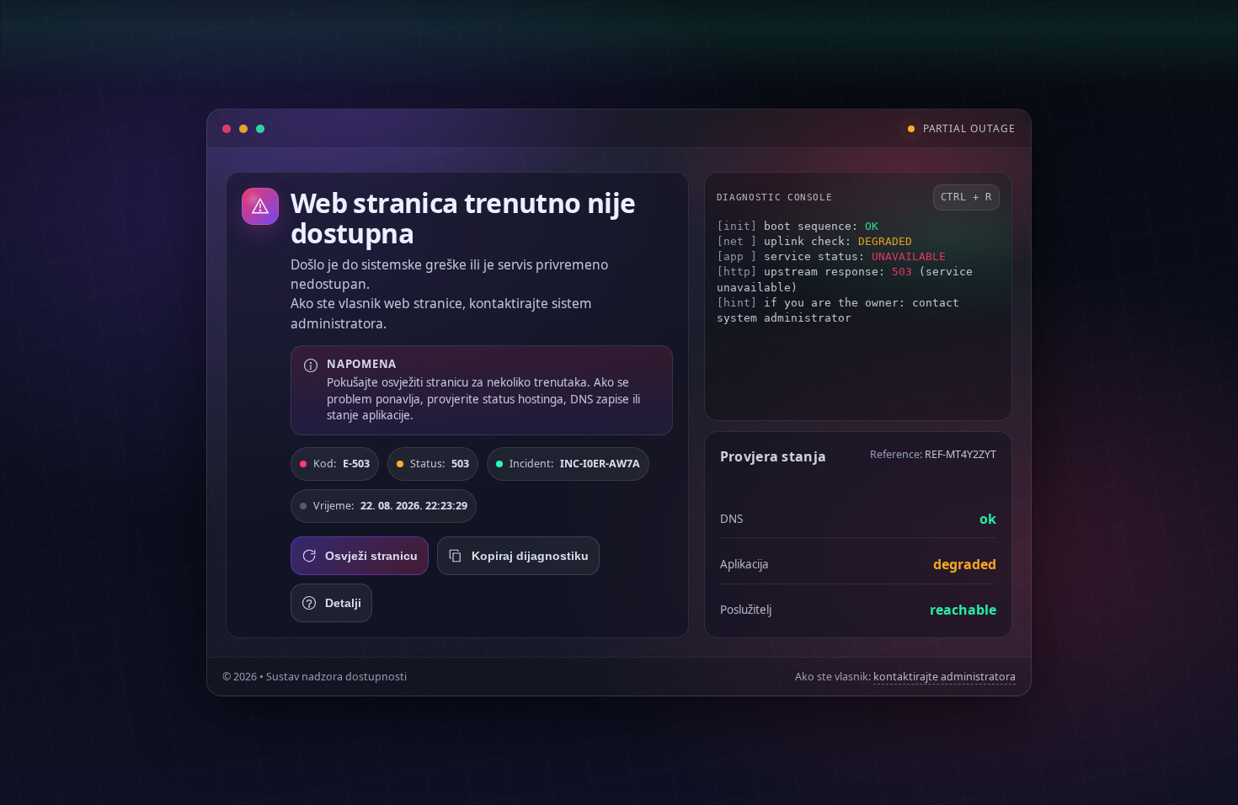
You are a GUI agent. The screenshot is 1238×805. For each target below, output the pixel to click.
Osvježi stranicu (371, 555)
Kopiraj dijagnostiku (530, 555)
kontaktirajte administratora (944, 676)
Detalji (343, 603)
